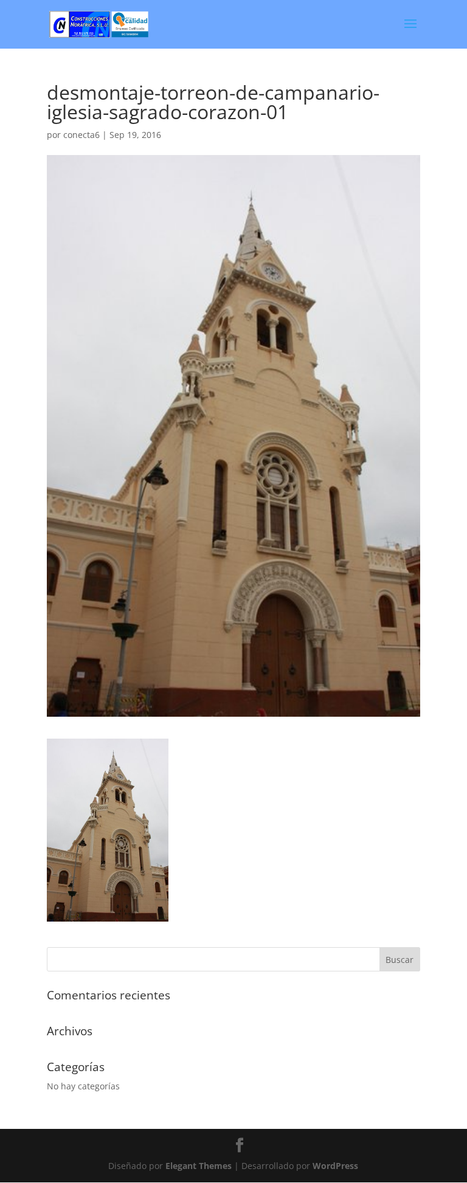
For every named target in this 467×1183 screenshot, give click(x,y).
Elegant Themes (198, 1165)
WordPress (335, 1165)
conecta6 (81, 134)
